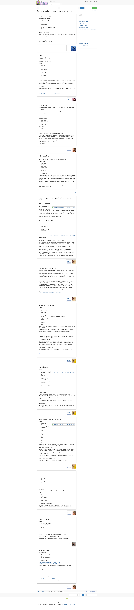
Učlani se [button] (94, 8)
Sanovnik (46, 605)
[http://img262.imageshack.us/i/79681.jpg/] (57, 486)
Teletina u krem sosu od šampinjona (86, 39)
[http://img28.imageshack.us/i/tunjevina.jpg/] (50, 354)
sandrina (69, 99)
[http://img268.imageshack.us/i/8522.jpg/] (57, 563)
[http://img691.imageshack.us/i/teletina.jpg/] (63, 424)
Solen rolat (82, 41)
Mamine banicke (83, 25)
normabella (69, 543)
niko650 (68, 149)
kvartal (68, 47)
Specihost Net (59, 605)
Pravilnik (62, 604)
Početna (39, 591)
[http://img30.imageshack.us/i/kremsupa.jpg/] (63, 207)
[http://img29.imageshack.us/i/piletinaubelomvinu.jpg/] (62, 235)
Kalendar (52, 605)
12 (89, 595)
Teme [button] (54, 1)
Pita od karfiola (82, 36)
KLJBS (62, 605)
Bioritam (49, 605)
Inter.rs (44, 605)
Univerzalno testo (83, 27)
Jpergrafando (69, 605)
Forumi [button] (50, 1)
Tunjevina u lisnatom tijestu (84, 34)
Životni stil (94, 11)
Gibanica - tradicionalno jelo (85, 32)
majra (68, 261)
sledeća (95, 595)
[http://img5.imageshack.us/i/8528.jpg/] (57, 579)
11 (87, 595)
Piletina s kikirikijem (83, 21)
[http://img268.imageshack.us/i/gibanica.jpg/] (50, 292)
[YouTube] (96, 1)
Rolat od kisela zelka (83, 45)
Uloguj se (82, 8)
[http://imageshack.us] (57, 93)
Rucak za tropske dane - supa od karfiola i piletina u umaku (87, 30)
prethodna (71, 595)
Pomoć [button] (90, 1)
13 (91, 595)
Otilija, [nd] (74, 192)
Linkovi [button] (86, 1)
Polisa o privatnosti (66, 604)
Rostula (81, 23)
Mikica (68, 360)
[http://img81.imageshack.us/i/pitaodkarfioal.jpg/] (63, 372)
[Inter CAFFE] (42, 2)
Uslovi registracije (72, 604)
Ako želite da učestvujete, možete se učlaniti (85, 17)
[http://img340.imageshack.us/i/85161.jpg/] (57, 562)
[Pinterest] (94, 1)
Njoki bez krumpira (84, 43)
